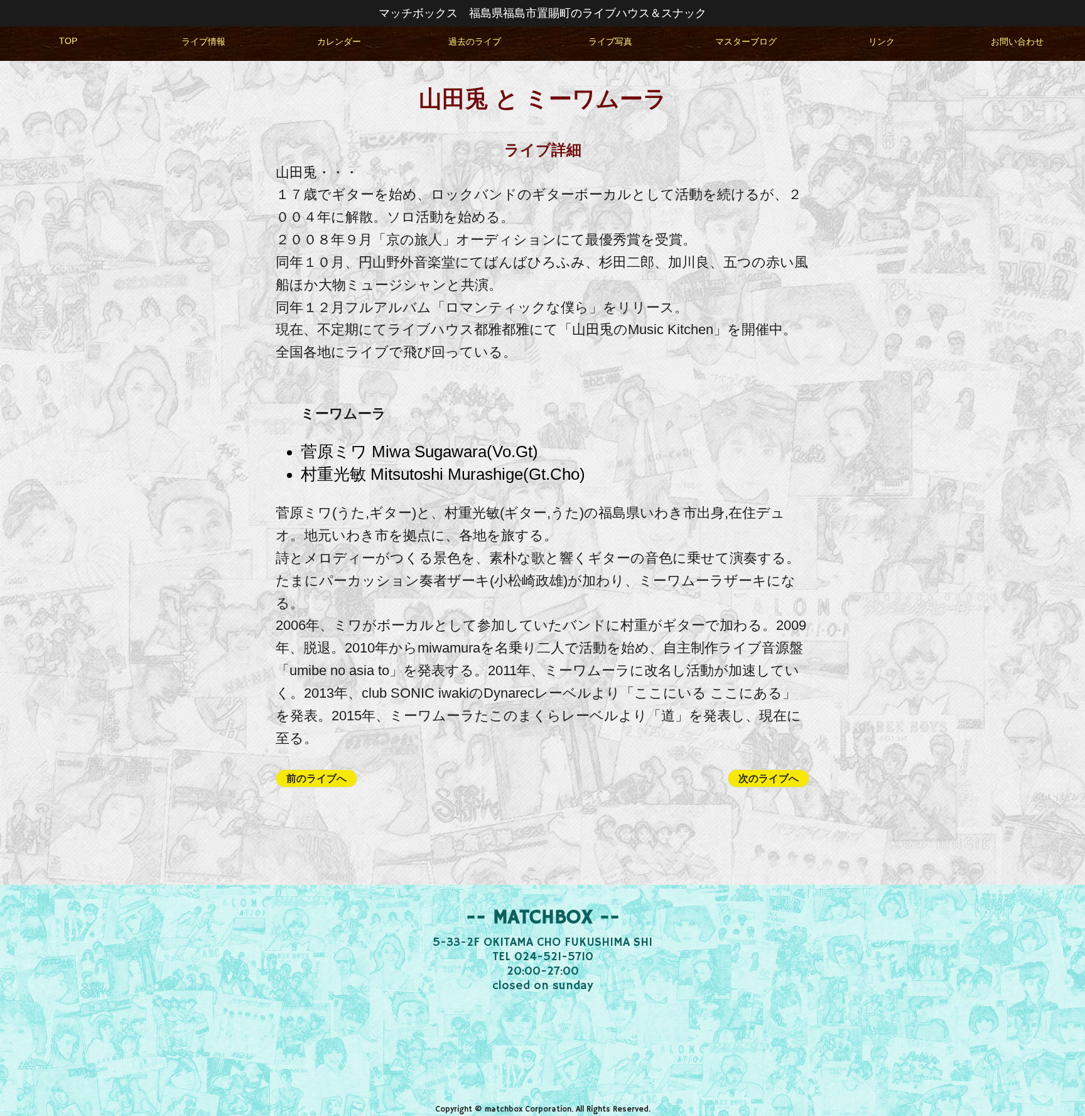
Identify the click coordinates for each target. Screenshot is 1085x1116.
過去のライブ (474, 41)
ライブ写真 (610, 41)
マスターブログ (746, 41)
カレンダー (339, 41)
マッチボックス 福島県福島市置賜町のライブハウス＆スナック (542, 13)
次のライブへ (768, 778)
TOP (68, 41)
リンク (881, 41)
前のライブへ (316, 778)
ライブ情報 (203, 41)
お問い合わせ (1017, 41)
